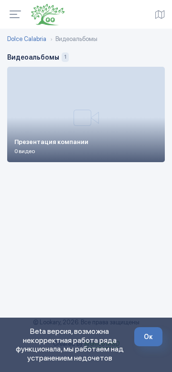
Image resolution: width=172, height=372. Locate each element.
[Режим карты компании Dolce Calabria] (160, 14)
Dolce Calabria (26, 39)
